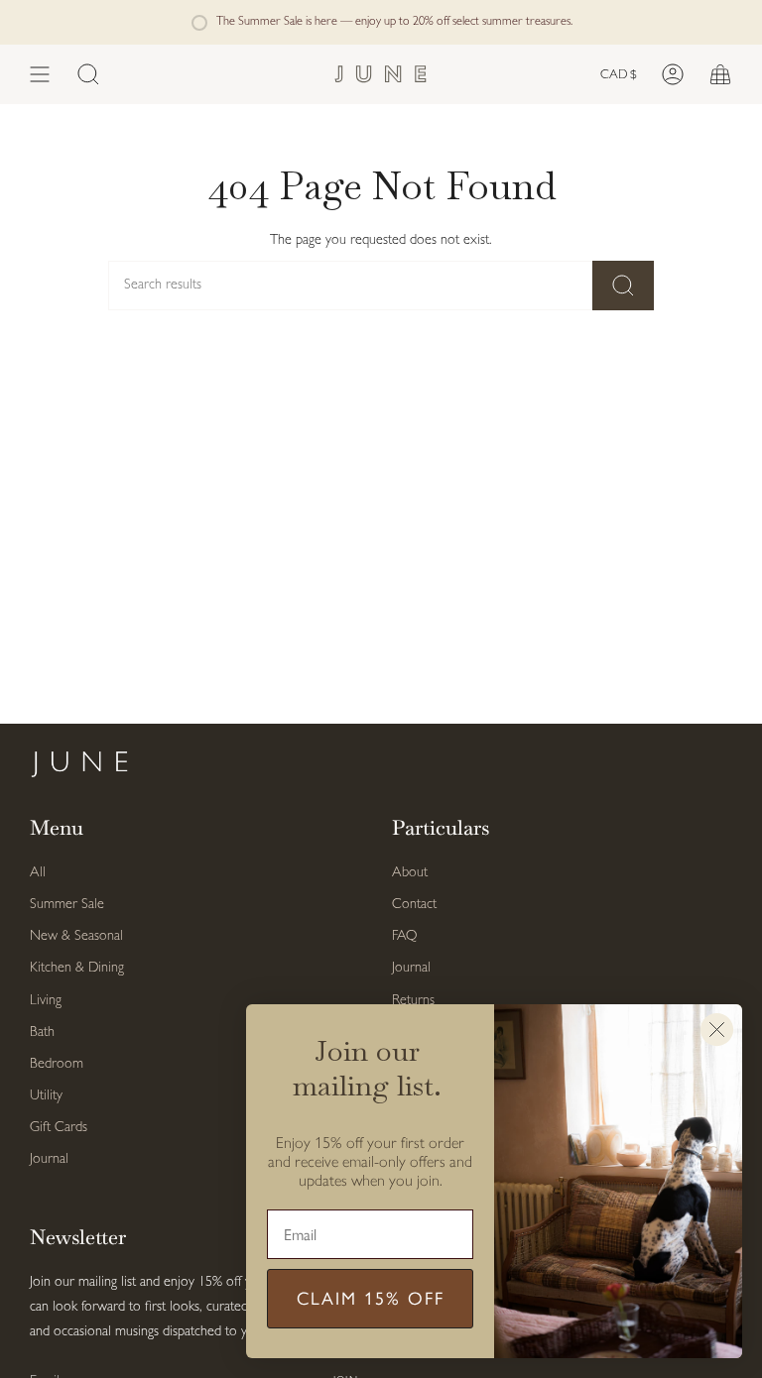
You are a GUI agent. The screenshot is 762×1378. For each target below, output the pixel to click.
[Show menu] (40, 74)
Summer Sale (67, 904)
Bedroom (56, 1064)
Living (46, 1000)
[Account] (673, 74)
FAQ (404, 936)
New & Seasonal (76, 936)
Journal (49, 1159)
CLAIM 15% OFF (370, 1299)
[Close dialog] (716, 1029)
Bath (42, 1032)
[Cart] (720, 74)
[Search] (623, 285)
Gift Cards (58, 1127)
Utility (46, 1096)
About (410, 872)
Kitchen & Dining (77, 968)
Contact (414, 904)
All (38, 872)
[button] (88, 74)
